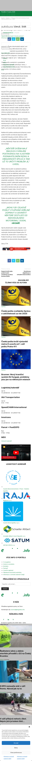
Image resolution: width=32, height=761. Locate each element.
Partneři (5, 568)
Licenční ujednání (8, 570)
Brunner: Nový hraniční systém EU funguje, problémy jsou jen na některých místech (15, 377)
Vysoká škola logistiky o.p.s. (11, 522)
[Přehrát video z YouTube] (16, 452)
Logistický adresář (8, 64)
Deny (16, 748)
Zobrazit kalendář (6, 441)
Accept (16, 743)
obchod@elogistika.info (18, 609)
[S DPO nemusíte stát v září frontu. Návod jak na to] (16, 672)
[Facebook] (3, 15)
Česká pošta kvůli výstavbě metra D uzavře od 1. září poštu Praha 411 (14, 344)
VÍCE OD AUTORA (19, 283)
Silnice (2, 659)
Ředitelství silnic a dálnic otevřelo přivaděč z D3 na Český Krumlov (15, 653)
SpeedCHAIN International (14, 407)
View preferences (16, 752)
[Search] (3, 70)
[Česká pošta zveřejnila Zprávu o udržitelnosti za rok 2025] (16, 296)
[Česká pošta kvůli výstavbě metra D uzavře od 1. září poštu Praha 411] (16, 326)
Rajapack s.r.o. (7, 500)
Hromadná (3, 692)
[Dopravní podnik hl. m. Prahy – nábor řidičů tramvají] (16, 249)
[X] (13, 15)
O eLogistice (6, 562)
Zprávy (5, 58)
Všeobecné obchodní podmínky (12, 572)
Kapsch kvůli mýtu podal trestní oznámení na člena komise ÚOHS (7, 273)
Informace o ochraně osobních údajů (11, 38)
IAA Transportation (10, 397)
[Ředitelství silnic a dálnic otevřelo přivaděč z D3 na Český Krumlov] (16, 636)
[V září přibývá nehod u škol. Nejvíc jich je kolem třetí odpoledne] (16, 704)
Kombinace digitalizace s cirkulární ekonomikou (24, 272)
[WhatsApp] (18, 260)
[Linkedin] (8, 15)
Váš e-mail (4, 46)
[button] (29, 727)
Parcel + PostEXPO (10, 427)
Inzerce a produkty (8, 564)
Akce (4, 62)
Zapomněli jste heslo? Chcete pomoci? (12, 36)
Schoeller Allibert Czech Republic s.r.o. (14, 536)
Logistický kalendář (9, 67)
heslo (2, 32)
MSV (3, 437)
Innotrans (6, 417)
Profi (4, 60)
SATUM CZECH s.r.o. (9, 545)
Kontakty (5, 566)
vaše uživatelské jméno (8, 26)
